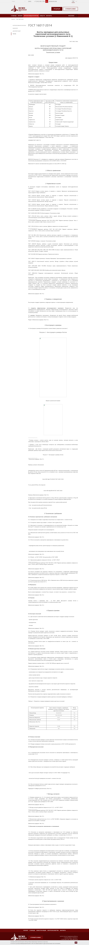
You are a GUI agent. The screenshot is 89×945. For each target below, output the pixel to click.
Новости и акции (41, 930)
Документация (16, 31)
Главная (13, 19)
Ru (73, 1)
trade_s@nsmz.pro (74, 939)
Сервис (29, 1)
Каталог (20, 15)
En (76, 1)
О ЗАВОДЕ (14, 15)
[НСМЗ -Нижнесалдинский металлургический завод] (19, 8)
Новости (42, 15)
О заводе (32, 930)
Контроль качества (53, 930)
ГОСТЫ (14, 33)
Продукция (57, 8)
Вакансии (15, 28)
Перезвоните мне (53, 1)
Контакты (49, 15)
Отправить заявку (70, 8)
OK (76, 942)
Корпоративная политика (31, 15)
